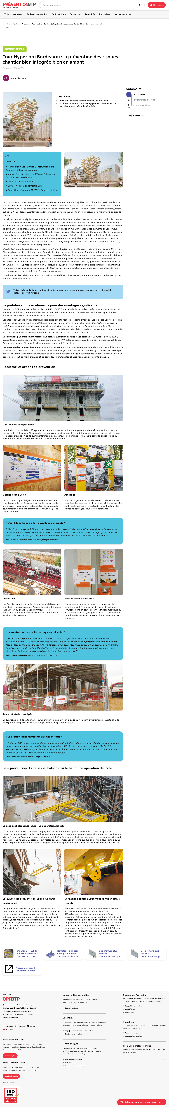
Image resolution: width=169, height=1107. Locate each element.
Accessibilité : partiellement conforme (17, 1014)
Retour (7, 27)
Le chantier (139, 94)
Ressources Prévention (135, 995)
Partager (138, 115)
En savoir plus (10, 1056)
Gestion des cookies (10, 1017)
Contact (33, 1008)
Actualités (15, 24)
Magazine (25, 24)
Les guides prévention (133, 1006)
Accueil (5, 24)
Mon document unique (73, 1059)
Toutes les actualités (133, 1033)
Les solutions (130, 1012)
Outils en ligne (70, 1043)
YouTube (9, 1029)
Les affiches (130, 1009)
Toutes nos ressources (11, 1011)
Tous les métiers (71, 1008)
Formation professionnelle (137, 1046)
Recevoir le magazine (133, 1036)
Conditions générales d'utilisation (15, 1008)
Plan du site (26, 1011)
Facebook (9, 1026)
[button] (157, 5)
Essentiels (68, 1018)
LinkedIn (21, 1026)
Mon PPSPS (69, 1063)
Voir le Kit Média (11, 1076)
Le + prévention (141, 105)
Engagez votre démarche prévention (79, 1031)
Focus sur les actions (144, 99)
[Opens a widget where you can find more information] (141, 1102)
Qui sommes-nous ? (10, 1005)
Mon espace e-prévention (75, 1066)
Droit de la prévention (73, 1034)
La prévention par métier (76, 995)
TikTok (32, 1026)
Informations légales (27, 1005)
